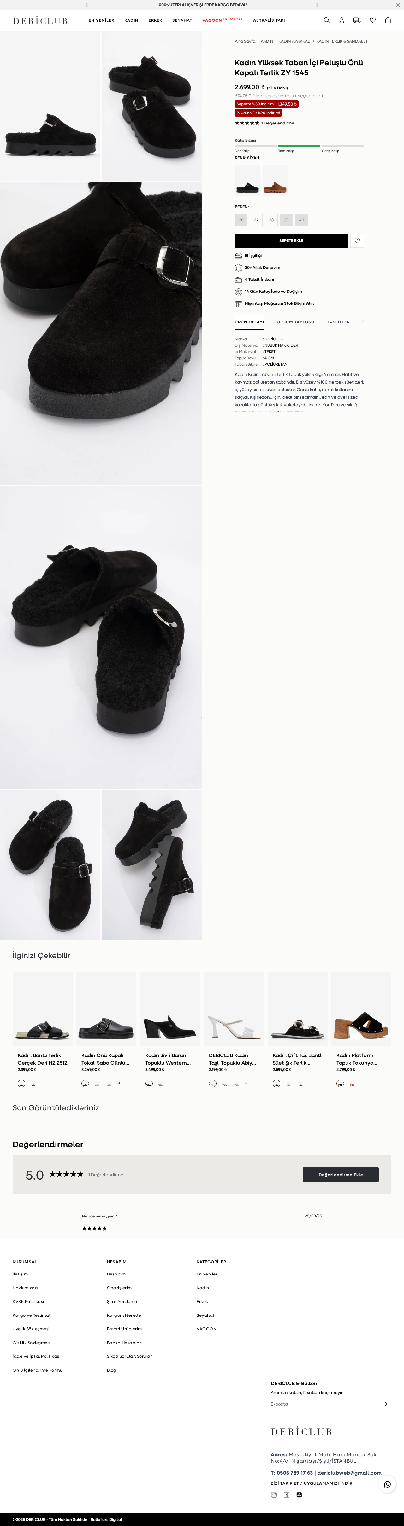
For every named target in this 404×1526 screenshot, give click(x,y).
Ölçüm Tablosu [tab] (295, 322)
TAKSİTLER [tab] (338, 322)
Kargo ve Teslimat (32, 1315)
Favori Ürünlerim (124, 1328)
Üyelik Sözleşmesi (31, 1328)
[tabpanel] (299, 372)
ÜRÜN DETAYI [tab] (249, 322)
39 (286, 219)
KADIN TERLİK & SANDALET (342, 40)
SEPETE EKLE (291, 241)
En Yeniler (207, 1273)
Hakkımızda (25, 1287)
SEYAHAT (182, 20)
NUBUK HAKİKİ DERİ (281, 345)
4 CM (269, 357)
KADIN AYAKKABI (294, 40)
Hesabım (116, 1273)
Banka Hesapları (125, 1342)
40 (301, 219)
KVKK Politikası (28, 1301)
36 (241, 219)
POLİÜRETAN (276, 364)
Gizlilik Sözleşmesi (32, 1342)
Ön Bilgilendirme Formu (37, 1370)
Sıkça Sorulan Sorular (129, 1356)
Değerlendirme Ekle (341, 1174)
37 (256, 219)
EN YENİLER (101, 20)
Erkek (202, 1301)
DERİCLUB (273, 339)
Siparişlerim (119, 1287)
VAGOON (222, 20)
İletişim (20, 1273)
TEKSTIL (271, 351)
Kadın (203, 1287)
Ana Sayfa (245, 40)
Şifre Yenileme (122, 1301)
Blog (111, 1370)
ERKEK (155, 20)
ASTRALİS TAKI (269, 20)
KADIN (131, 20)
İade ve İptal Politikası (36, 1356)
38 (271, 219)
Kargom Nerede (124, 1315)
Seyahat (206, 1315)
